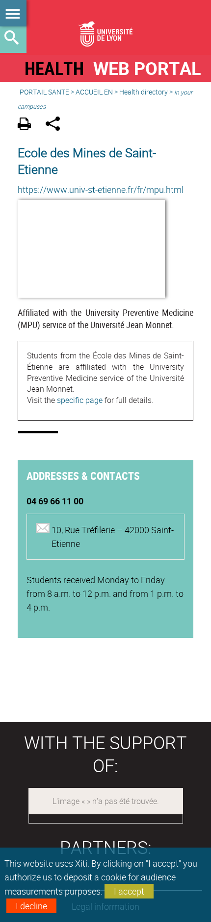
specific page (80, 400)
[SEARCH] (13, 39)
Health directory (143, 91)
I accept (129, 891)
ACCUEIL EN (94, 91)
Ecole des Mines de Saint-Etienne (87, 160)
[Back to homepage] (105, 27)
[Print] (28, 125)
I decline (31, 906)
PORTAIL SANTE (44, 91)
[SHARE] (56, 125)
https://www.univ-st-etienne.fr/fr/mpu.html (101, 189)
